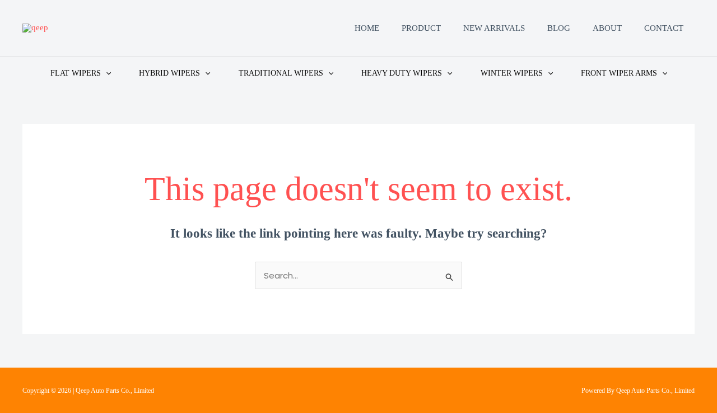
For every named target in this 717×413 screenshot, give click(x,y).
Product (421, 28)
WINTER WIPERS (512, 73)
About (607, 28)
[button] (106, 73)
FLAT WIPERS (75, 73)
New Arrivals (494, 28)
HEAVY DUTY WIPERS (401, 73)
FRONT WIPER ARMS (619, 73)
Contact (663, 28)
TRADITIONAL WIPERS (281, 73)
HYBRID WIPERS (169, 73)
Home (367, 28)
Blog (558, 28)
